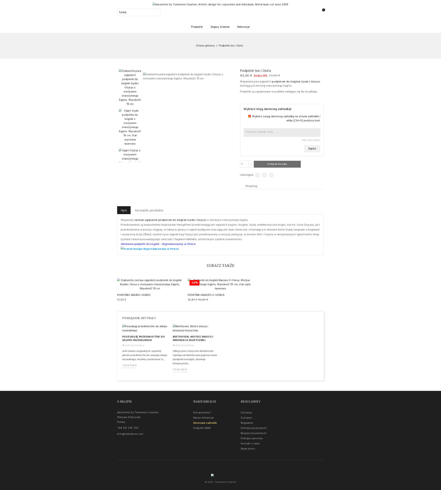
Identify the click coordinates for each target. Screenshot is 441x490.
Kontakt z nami (250, 443)
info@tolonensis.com (130, 434)
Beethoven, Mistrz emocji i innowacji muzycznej (193, 339)
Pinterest (270, 175)
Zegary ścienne (220, 27)
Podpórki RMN (202, 428)
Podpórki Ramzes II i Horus (206, 295)
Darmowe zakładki (205, 423)
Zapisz (312, 148)
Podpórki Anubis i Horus (134, 295)
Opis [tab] (124, 210)
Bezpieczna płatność (254, 433)
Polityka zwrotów (252, 438)
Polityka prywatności (254, 428)
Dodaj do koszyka (277, 164)
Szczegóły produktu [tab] (149, 210)
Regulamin (247, 423)
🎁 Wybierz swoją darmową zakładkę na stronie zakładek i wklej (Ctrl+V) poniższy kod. (284, 118)
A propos (246, 418)
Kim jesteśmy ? (202, 412)
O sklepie (124, 401)
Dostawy (246, 412)
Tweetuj (263, 175)
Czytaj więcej (129, 365)
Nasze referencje (203, 418)
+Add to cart (125, 300)
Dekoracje (243, 27)
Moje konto (248, 449)
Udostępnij (256, 175)
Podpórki (197, 27)
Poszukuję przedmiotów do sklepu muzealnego (143, 339)
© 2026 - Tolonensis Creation (220, 482)
